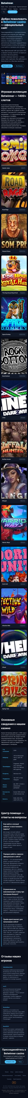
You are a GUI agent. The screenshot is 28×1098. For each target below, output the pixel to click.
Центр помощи (12, 6)
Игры (6, 6)
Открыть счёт (12, 11)
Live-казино (4, 9)
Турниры (15, 9)
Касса (10, 9)
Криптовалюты (23, 9)
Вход (4, 11)
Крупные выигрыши (22, 6)
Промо (2, 6)
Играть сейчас (7, 66)
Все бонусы (19, 66)
